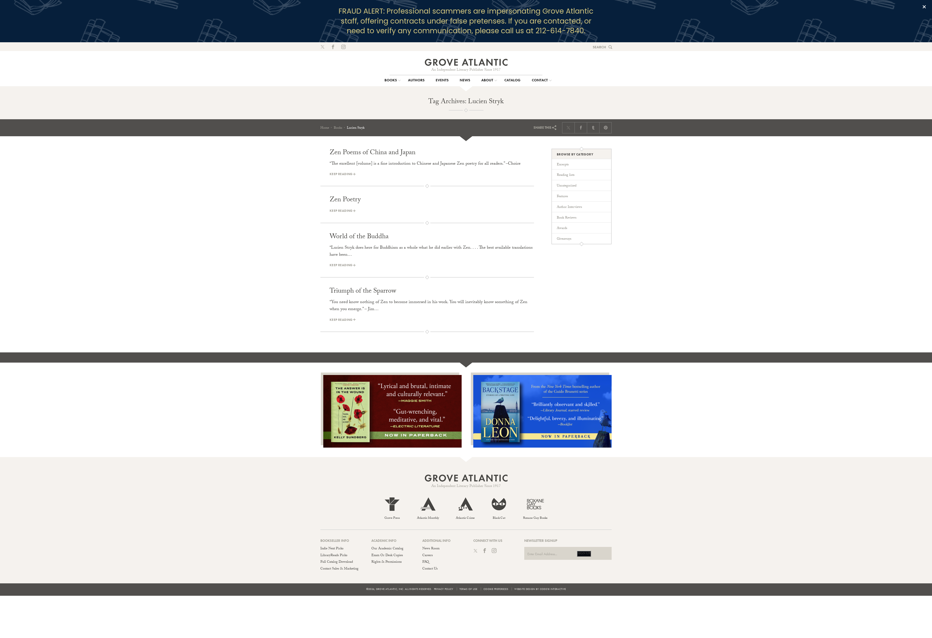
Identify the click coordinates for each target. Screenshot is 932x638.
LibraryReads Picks (333, 556)
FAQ (425, 562)
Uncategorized (566, 186)
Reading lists (565, 175)
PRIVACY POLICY (443, 589)
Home (324, 128)
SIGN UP (584, 553)
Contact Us (430, 569)
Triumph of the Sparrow (363, 292)
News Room (431, 549)
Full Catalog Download (336, 562)
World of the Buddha (359, 237)
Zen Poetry (345, 200)
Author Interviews (569, 207)
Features (562, 197)
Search (599, 47)
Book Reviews (566, 218)
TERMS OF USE (468, 589)
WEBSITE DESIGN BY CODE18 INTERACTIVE (540, 589)
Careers (427, 556)
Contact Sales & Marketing (339, 569)
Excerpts (563, 165)
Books (338, 128)
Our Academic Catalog (387, 549)
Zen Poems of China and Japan (373, 153)
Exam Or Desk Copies (387, 556)
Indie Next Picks (331, 549)
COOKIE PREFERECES (495, 589)
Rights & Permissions (386, 562)
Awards (562, 228)
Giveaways (564, 239)
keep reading (341, 174)
